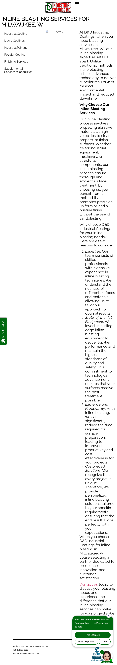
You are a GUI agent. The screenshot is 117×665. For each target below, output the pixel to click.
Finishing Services (16, 61)
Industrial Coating (15, 33)
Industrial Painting (16, 47)
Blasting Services (15, 79)
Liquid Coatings (14, 40)
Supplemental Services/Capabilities (18, 70)
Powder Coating (14, 54)
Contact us (88, 584)
